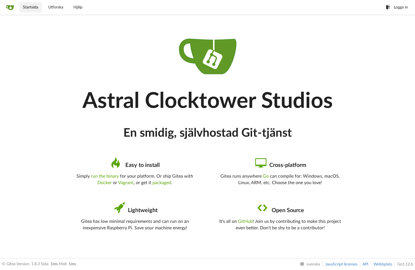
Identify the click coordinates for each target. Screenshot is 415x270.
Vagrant (126, 182)
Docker (104, 182)
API (365, 264)
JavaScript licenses (341, 264)
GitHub (245, 221)
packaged (161, 182)
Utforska (55, 7)
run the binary (105, 176)
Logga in (401, 7)
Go (266, 176)
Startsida (30, 7)
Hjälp (77, 7)
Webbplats (383, 264)
